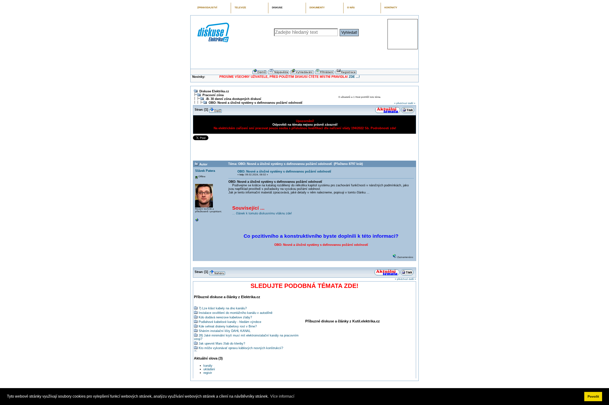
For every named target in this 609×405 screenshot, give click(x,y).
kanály (207, 365)
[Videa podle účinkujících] (197, 221)
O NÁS (351, 7)
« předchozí (400, 103)
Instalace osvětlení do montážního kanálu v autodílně (235, 313)
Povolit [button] (593, 396)
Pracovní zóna (213, 95)
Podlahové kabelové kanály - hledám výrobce (230, 322)
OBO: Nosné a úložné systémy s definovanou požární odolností (255, 102)
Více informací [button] (282, 396)
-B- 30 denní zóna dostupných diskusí (233, 99)
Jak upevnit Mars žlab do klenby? (222, 343)
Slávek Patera (205, 171)
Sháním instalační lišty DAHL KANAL (224, 331)
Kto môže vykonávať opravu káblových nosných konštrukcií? (241, 348)
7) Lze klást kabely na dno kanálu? (223, 308)
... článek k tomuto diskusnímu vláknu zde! (262, 213)
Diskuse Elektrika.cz (214, 91)
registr (207, 373)
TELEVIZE (240, 7)
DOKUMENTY (317, 7)
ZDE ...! (354, 77)
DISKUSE (277, 7)
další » (411, 103)
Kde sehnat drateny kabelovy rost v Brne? (228, 326)
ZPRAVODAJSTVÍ (207, 7)
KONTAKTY (390, 7)
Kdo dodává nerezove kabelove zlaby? (225, 317)
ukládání (209, 369)
